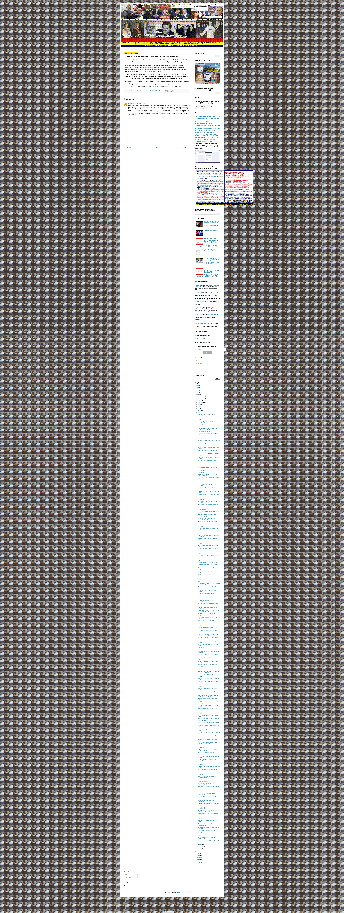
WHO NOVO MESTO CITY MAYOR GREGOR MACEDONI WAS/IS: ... (208, 611)
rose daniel (131, 103)
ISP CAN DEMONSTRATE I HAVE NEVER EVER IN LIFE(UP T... (208, 488)
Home (157, 147)
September (200, 402)
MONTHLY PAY (165, 48)
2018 (197, 858)
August (199, 404)
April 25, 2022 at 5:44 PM (141, 103)
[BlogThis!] (168, 91)
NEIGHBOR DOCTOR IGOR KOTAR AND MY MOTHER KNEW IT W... (208, 672)
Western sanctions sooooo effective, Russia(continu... (206, 824)
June (199, 408)
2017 (197, 860)
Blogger (179, 892)
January (200, 849)
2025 (197, 387)
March (199, 844)
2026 (197, 385)
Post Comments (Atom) (136, 152)
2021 (197, 851)
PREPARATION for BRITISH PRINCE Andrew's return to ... (206, 519)
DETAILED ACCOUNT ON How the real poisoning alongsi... (207, 522)
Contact (156, 48)
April (199, 412)
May (199, 410)
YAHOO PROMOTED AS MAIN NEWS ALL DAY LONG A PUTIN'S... (208, 635)
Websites (140, 48)
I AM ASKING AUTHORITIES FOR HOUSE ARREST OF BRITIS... (208, 750)
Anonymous (198, 292)
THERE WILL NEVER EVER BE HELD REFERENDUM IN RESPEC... (207, 797)
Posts (198, 361)
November (200, 398)
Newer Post (128, 147)
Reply (129, 117)
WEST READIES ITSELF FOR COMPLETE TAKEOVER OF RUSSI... (208, 429)
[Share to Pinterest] (173, 91)
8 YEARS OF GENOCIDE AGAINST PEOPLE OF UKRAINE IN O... (208, 631)
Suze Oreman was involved (204, 431)
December (200, 396)
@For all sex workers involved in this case (208, 562)
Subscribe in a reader (200, 338)
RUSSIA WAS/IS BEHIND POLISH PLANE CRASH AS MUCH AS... (208, 502)
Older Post (185, 147)
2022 (197, 394)
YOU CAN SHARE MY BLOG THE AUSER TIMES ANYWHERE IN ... (208, 746)
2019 (197, 855)
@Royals (200, 581)
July (199, 406)
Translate (207, 108)
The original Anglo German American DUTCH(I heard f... (206, 794)
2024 (197, 390)
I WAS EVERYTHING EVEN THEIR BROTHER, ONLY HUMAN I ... (206, 621)
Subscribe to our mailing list (207, 346)
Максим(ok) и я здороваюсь (210, 230)
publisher (197, 300)
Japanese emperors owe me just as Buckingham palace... (206, 780)
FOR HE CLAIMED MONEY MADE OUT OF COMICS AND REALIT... (208, 743)
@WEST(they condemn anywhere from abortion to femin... (207, 777)
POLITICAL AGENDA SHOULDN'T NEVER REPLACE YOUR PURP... (208, 696)
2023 (197, 392)
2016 (197, 862)
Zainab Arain (198, 285)
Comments (199, 363)
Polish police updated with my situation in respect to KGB (211, 250)
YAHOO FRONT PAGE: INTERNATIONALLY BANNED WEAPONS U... (208, 719)
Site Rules (149, 48)
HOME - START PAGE (129, 48)
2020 (197, 853)
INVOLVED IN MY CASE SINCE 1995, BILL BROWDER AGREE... (208, 821)
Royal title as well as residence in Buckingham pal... (206, 784)
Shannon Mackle (199, 322)
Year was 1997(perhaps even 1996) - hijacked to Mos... (207, 753)
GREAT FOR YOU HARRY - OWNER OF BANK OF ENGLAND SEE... (207, 811)
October (200, 400)
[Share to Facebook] (171, 91)
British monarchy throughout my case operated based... (207, 532)
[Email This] (166, 91)
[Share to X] (169, 91)
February (200, 846)
